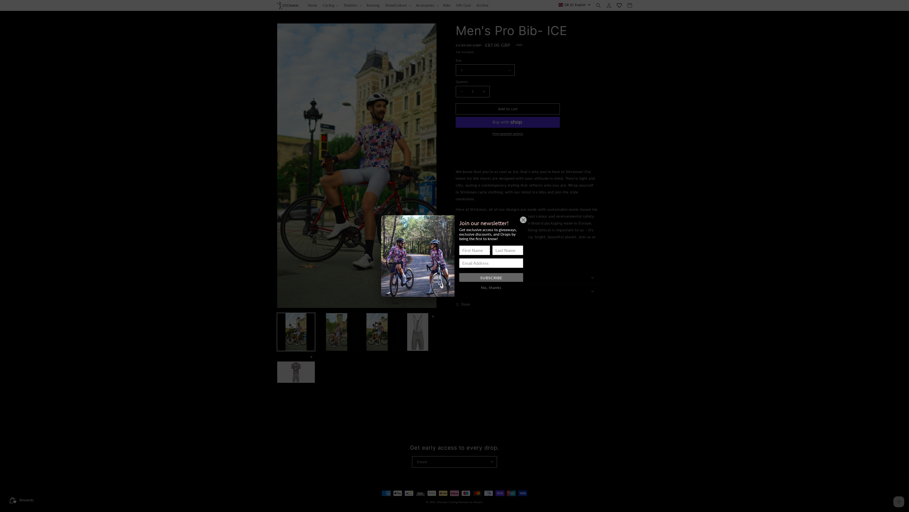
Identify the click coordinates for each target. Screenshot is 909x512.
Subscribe (491, 277)
